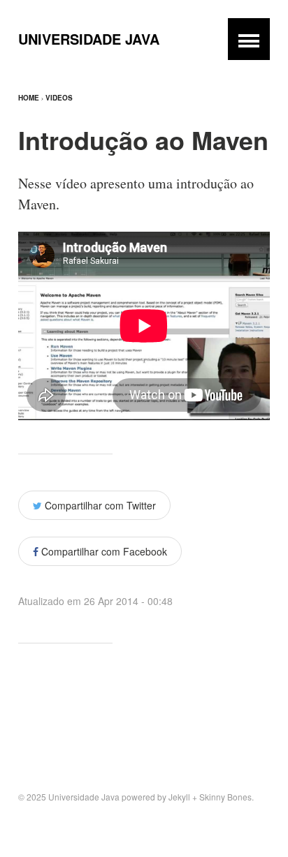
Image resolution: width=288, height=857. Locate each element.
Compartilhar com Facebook (102, 551)
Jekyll (179, 797)
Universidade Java (88, 39)
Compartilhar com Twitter (99, 505)
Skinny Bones (225, 797)
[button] (249, 39)
